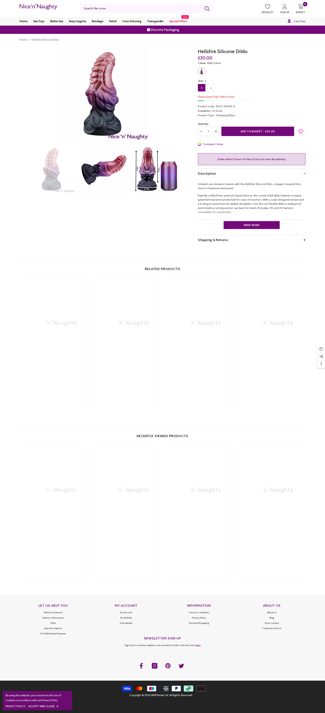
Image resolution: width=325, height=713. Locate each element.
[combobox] (141, 8)
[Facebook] (141, 665)
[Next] (185, 170)
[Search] (146, 8)
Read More (252, 225)
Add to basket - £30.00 (258, 131)
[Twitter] (181, 665)
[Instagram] (154, 665)
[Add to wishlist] (301, 130)
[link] (54, 375)
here (198, 645)
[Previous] (21, 170)
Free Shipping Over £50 (165, 30)
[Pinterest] (168, 665)
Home (23, 39)
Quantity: (203, 124)
